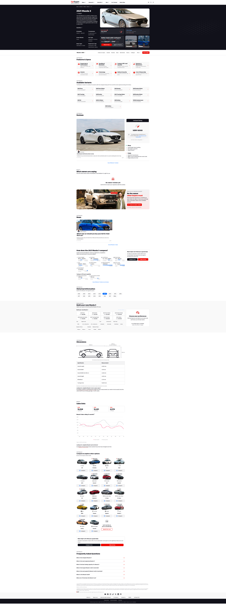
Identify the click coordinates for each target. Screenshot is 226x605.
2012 (105, 296)
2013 (100, 296)
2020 (110, 293)
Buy (107, 2)
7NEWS (129, 597)
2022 (99, 293)
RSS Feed (120, 600)
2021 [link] (91, 6)
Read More (79, 27)
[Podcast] (120, 594)
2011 (110, 296)
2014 (94, 296)
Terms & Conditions (113, 600)
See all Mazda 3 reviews (113, 162)
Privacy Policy (106, 600)
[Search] (151, 2)
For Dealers (116, 597)
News (83, 2)
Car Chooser (114, 2)
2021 (105, 293)
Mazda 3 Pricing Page (83, 446)
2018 (120, 293)
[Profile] (153, 2)
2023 (94, 293)
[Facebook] (108, 594)
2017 (79, 296)
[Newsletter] (148, 2)
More (138, 52)
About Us (88, 597)
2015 (89, 296)
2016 (84, 296)
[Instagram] (110, 594)
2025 (84, 293)
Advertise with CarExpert (105, 597)
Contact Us (123, 597)
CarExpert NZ (136, 597)
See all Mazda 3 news (113, 244)
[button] (131, 42)
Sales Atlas (122, 2)
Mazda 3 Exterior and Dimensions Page (87, 389)
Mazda (85, 6)
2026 (79, 293)
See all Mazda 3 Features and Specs (101, 282)
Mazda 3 (88, 6)
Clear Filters (121, 309)
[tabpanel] (113, 139)
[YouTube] (105, 594)
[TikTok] (113, 594)
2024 (89, 293)
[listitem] (115, 296)
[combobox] (83, 52)
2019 (115, 293)
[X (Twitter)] (115, 594)
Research (91, 2)
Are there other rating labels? (136, 139)
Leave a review (131, 32)
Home (78, 6)
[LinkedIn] (118, 594)
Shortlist (99, 2)
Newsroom (95, 597)
